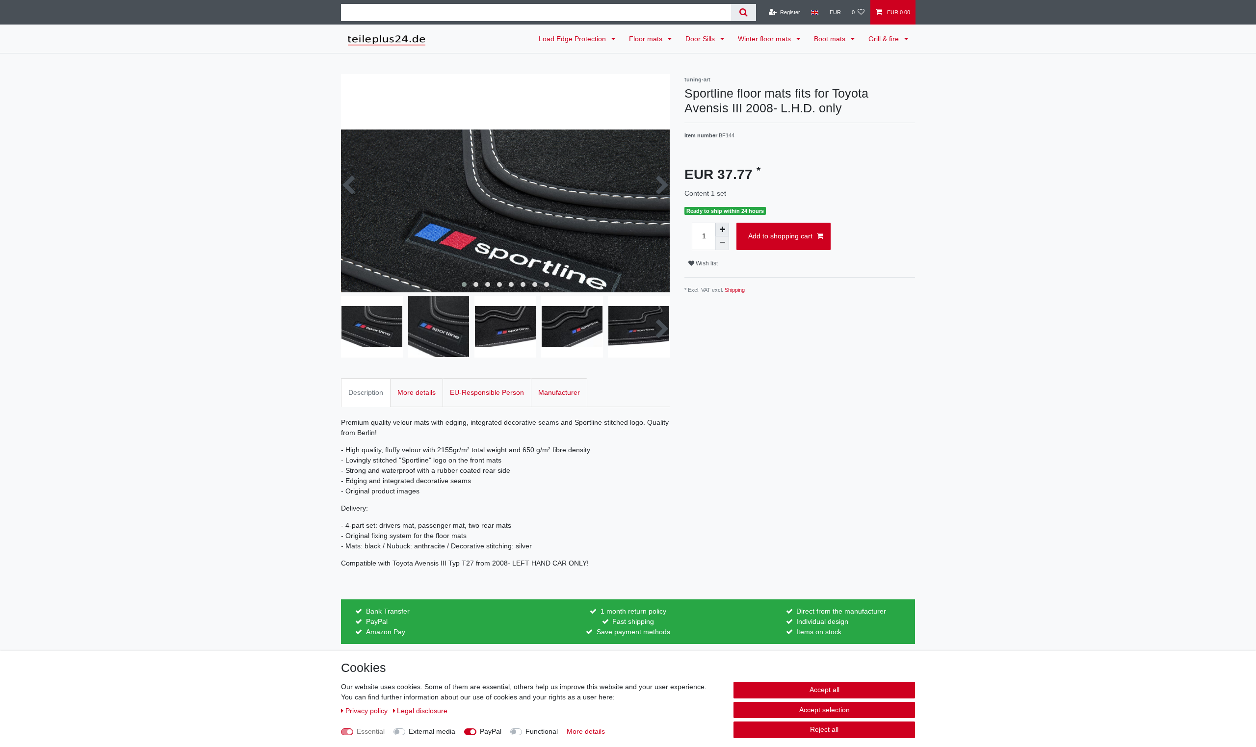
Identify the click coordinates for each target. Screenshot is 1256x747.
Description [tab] (365, 392)
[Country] (815, 12)
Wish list (706, 263)
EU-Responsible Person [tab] (487, 392)
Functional (541, 731)
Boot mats (830, 39)
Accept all (824, 690)
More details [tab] (416, 392)
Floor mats (646, 39)
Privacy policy (367, 711)
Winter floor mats (765, 39)
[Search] (743, 12)
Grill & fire (884, 39)
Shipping (735, 290)
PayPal (490, 731)
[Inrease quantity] (722, 229)
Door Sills (701, 39)
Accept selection (824, 710)
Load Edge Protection (573, 39)
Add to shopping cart (780, 236)
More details (586, 731)
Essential (371, 731)
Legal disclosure (422, 711)
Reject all (824, 729)
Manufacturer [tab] (559, 392)
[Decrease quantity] (722, 243)
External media (432, 731)
